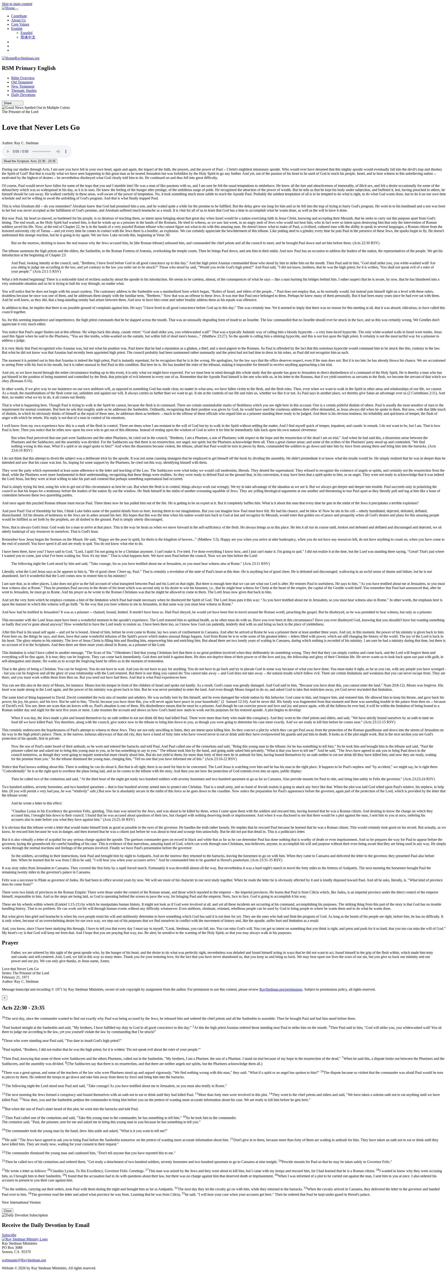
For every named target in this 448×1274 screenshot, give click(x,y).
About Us (18, 20)
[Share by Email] (14, 103)
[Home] (8, 8)
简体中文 (28, 37)
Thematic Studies (24, 91)
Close (7, 1210)
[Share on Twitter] (17, 103)
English (16, 29)
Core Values (20, 24)
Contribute (19, 16)
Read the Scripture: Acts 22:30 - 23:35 (30, 161)
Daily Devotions (23, 95)
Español (26, 33)
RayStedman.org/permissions (280, 989)
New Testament (22, 86)
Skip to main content (17, 4)
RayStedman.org (27, 58)
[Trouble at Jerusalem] (3, 116)
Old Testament (22, 82)
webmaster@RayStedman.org (24, 1260)
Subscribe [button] (9, 1235)
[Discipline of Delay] (3, 139)
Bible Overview (23, 78)
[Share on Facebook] (20, 103)
